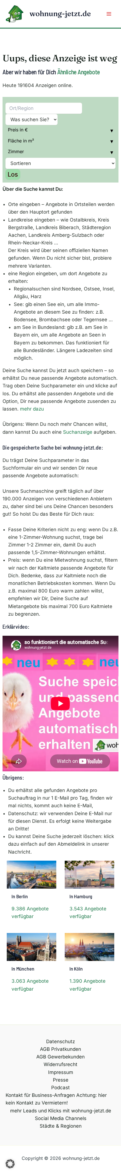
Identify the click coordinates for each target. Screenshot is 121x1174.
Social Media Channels (60, 1118)
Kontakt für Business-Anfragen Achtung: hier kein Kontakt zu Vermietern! (56, 1099)
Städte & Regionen (61, 1126)
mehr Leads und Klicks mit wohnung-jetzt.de (60, 1111)
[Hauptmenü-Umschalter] (109, 13)
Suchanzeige (77, 432)
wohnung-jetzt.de (60, 13)
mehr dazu (32, 409)
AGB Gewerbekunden (60, 1057)
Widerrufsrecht (60, 1064)
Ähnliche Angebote (78, 71)
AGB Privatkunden (60, 1049)
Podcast (60, 1087)
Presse (60, 1080)
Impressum (60, 1072)
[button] (10, 1164)
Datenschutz (60, 1041)
